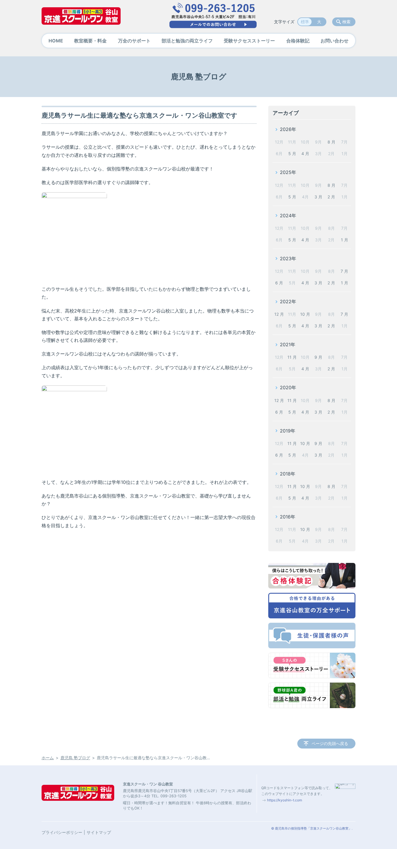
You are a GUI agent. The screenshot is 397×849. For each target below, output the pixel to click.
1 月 (344, 239)
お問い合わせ (334, 41)
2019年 (287, 431)
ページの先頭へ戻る (330, 743)
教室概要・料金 (90, 41)
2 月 (331, 196)
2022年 (288, 301)
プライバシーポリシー (62, 832)
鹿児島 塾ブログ (75, 757)
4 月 (305, 153)
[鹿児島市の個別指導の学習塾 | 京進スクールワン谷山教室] (81, 16)
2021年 (287, 344)
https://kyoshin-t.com (284, 800)
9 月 (318, 357)
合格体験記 (298, 41)
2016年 (287, 517)
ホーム (48, 757)
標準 (305, 21)
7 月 (344, 271)
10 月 (305, 314)
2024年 (288, 215)
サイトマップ (99, 832)
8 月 (331, 141)
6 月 (279, 282)
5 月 (292, 153)
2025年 (288, 172)
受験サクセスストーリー (249, 41)
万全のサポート (134, 41)
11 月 (292, 357)
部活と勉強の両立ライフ (187, 41)
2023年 (288, 258)
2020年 (288, 387)
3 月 (318, 196)
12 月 (279, 314)
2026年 (288, 129)
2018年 (287, 474)
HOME (56, 41)
